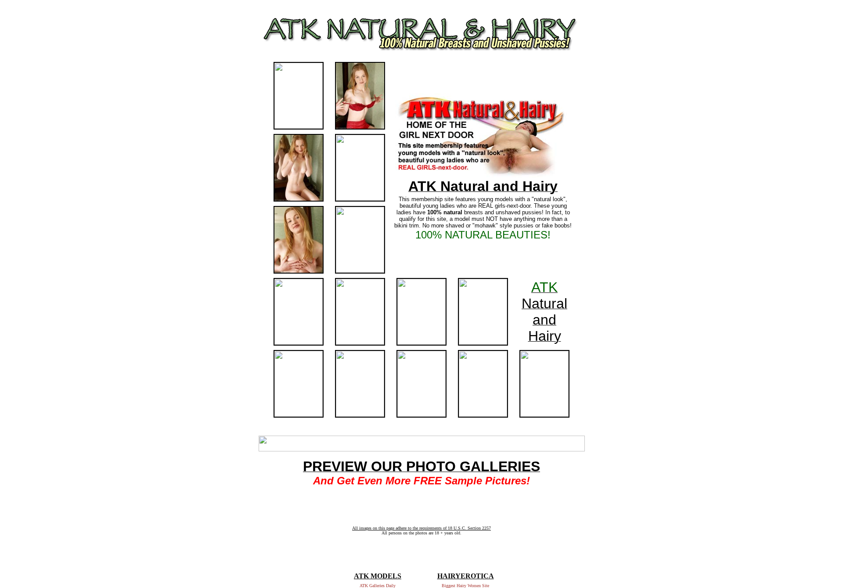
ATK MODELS (377, 576)
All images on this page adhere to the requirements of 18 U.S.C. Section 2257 (421, 528)
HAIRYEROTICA (465, 576)
